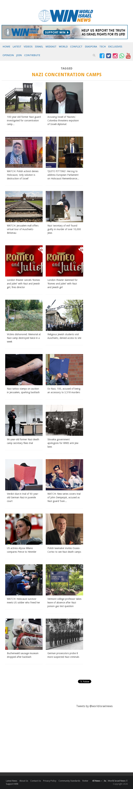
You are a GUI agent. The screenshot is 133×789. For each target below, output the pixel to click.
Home (6, 46)
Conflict (76, 46)
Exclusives (115, 46)
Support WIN (12, 784)
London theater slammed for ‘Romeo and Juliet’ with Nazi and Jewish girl (62, 284)
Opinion (8, 55)
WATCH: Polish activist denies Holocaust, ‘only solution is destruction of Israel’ (22, 175)
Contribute (32, 55)
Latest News (11, 781)
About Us (23, 781)
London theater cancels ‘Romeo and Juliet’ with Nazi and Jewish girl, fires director (23, 284)
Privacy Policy (49, 781)
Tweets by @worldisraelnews (94, 706)
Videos (28, 46)
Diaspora (91, 46)
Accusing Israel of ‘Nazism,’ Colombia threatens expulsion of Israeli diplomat (63, 120)
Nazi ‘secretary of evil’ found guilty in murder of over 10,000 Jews (64, 229)
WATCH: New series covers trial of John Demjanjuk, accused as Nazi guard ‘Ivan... (64, 497)
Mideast (51, 46)
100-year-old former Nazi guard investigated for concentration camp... (24, 120)
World (63, 46)
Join (19, 55)
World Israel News (116, 781)
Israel (39, 46)
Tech (102, 46)
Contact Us (35, 781)
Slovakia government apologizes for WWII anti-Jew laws (62, 443)
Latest (17, 46)
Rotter (85, 781)
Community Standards (69, 781)
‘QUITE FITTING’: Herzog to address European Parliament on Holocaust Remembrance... (63, 175)
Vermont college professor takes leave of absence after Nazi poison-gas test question (64, 603)
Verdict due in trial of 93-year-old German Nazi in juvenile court (23, 497)
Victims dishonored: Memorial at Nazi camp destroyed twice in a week (24, 338)
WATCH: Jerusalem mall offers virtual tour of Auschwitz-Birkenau (22, 229)
